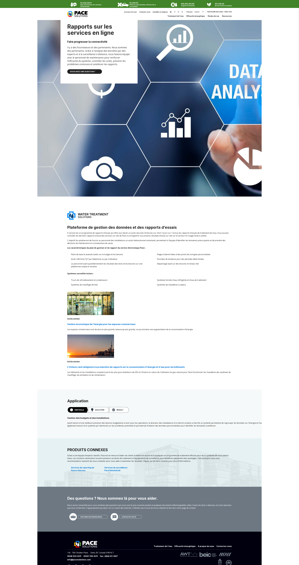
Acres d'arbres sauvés (223, 6)
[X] (182, 12)
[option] (196, 12)
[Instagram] (178, 12)
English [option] (197, 12)
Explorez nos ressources (91, 517)
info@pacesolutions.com (79, 559)
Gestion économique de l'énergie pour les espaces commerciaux (101, 324)
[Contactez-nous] (114, 516)
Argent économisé (188, 6)
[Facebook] (175, 12)
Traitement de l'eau (175, 16)
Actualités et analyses (160, 12)
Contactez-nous (144, 12)
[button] (98, 410)
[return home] (77, 15)
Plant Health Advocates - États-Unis (219, 12)
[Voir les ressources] (73, 516)
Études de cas (213, 16)
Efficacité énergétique (195, 16)
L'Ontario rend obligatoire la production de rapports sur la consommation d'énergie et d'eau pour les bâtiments (126, 367)
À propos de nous (130, 12)
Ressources (227, 16)
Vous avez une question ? (82, 72)
